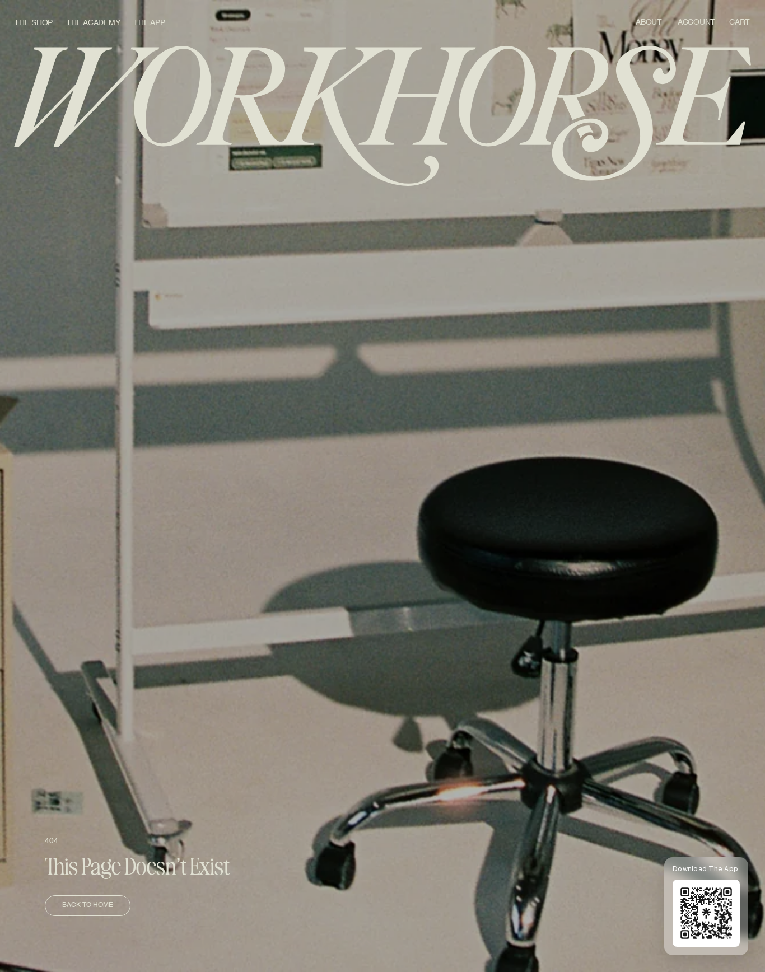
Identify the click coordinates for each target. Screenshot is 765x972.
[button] (740, 23)
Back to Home (87, 905)
